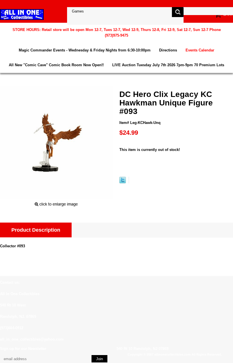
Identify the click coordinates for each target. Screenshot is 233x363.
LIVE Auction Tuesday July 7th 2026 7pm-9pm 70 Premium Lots (168, 65)
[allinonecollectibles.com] (22, 14)
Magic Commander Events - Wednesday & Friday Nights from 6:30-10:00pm (85, 50)
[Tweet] (122, 182)
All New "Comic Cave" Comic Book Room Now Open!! (56, 65)
